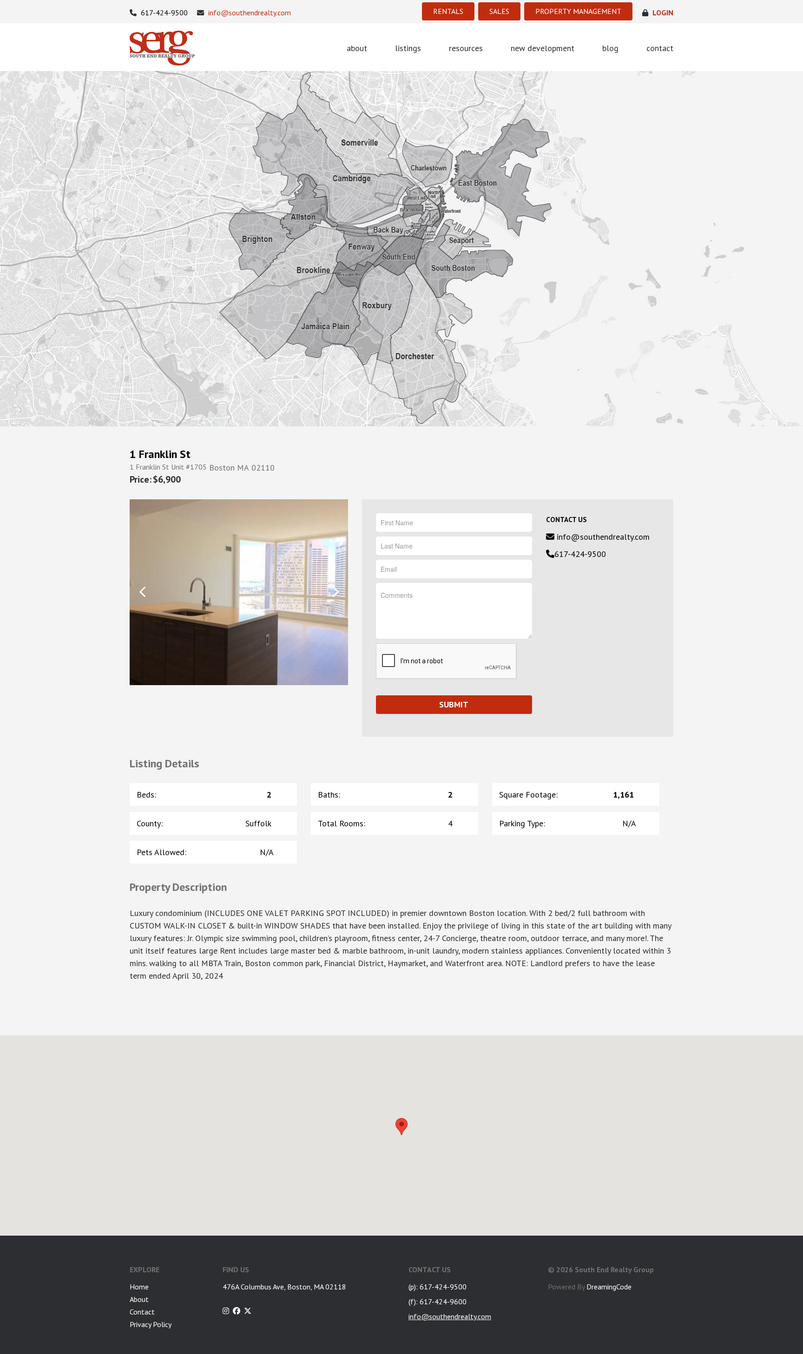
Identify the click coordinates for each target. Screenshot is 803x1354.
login (662, 12)
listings (408, 48)
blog (610, 48)
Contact (142, 1311)
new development (542, 48)
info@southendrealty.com (248, 12)
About (139, 1299)
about (357, 48)
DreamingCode (609, 1286)
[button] (401, 1126)
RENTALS (448, 11)
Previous (142, 591)
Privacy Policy (150, 1324)
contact (659, 48)
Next (335, 591)
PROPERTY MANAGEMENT (578, 11)
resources (466, 48)
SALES (499, 11)
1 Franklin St (160, 454)
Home (139, 1286)
